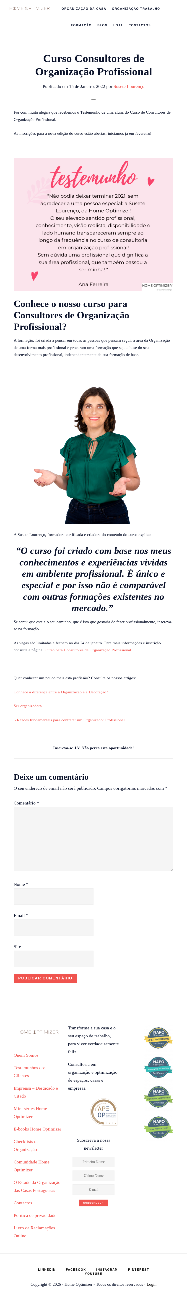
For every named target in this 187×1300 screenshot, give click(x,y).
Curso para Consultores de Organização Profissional (88, 650)
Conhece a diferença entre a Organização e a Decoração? (61, 692)
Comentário (26, 802)
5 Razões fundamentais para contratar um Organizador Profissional (69, 720)
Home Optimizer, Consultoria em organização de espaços (29, 8)
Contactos (23, 1202)
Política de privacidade (35, 1215)
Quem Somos (26, 1055)
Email (21, 915)
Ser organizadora (28, 706)
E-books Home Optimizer (37, 1128)
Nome (21, 884)
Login (151, 1284)
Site (17, 946)
